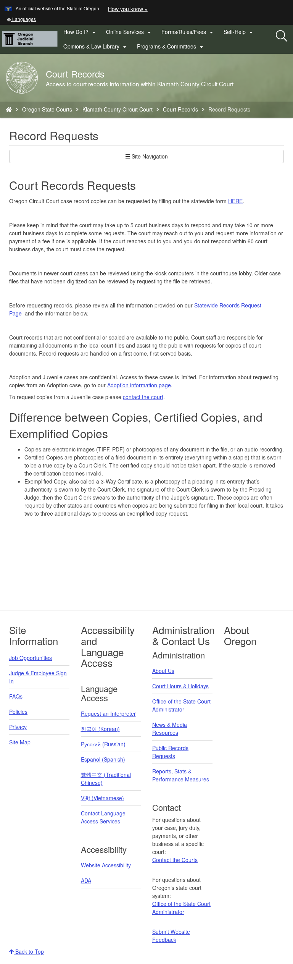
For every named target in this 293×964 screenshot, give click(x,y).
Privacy (18, 727)
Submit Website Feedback (171, 935)
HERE (235, 201)
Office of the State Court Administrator (181, 705)
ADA (86, 880)
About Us (163, 670)
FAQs (16, 696)
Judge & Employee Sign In (38, 677)
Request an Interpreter (108, 713)
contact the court (143, 397)
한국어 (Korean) (100, 729)
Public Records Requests (170, 752)
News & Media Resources (169, 728)
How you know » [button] (128, 9)
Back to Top (29, 951)
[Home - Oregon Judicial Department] (9, 109)
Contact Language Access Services (103, 817)
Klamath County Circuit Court (117, 109)
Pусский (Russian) (103, 744)
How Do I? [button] (80, 32)
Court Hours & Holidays (180, 686)
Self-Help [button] (239, 32)
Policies (18, 711)
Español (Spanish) (103, 759)
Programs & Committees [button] (171, 46)
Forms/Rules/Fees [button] (188, 32)
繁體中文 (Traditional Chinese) (106, 778)
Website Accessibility (106, 865)
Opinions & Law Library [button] (96, 46)
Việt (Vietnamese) (102, 798)
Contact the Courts (175, 860)
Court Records (180, 109)
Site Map (20, 742)
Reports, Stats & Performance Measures (180, 775)
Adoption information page (139, 385)
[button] (21, 19)
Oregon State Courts (47, 109)
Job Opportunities (30, 658)
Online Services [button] (129, 32)
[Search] (281, 36)
